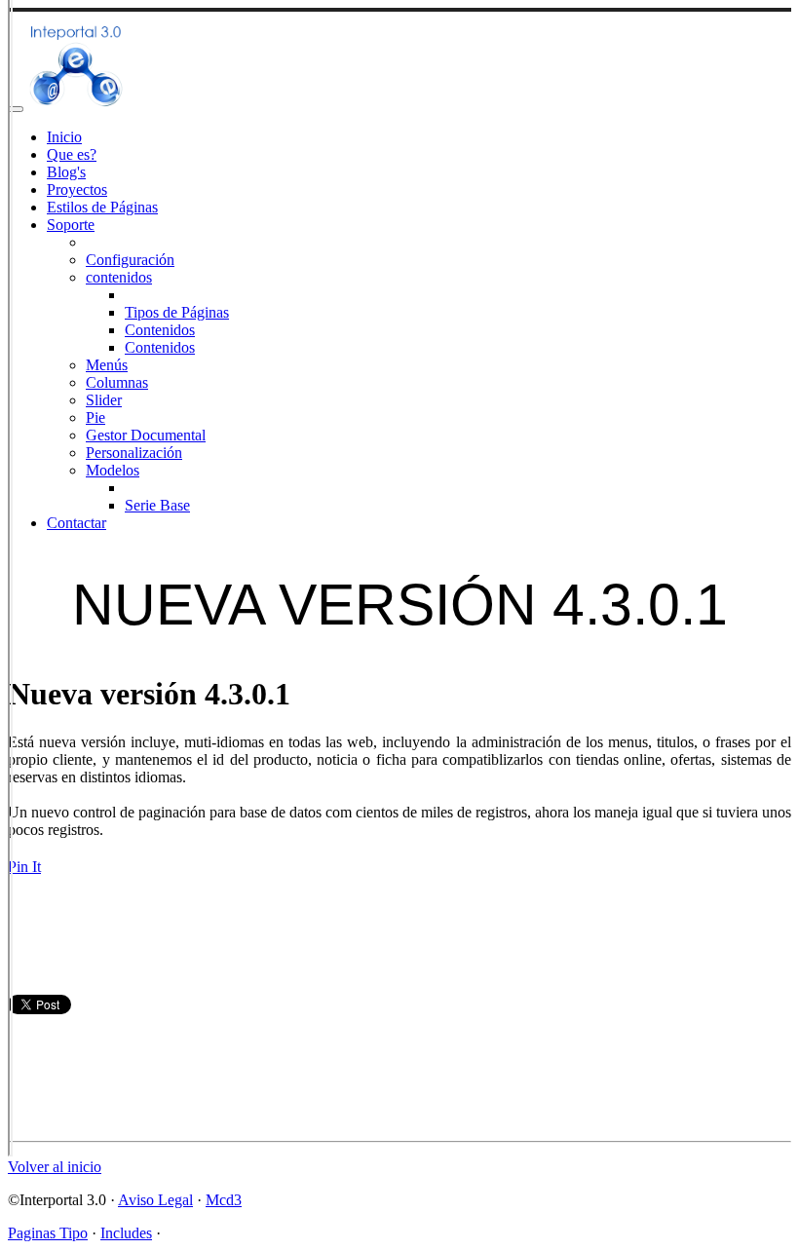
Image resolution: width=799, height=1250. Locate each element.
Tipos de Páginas (177, 312)
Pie (95, 417)
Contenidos (160, 330)
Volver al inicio (54, 1166)
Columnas (117, 382)
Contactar (76, 522)
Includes (126, 1233)
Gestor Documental (146, 435)
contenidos (119, 277)
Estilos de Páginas (102, 207)
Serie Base (157, 505)
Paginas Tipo (48, 1233)
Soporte (71, 224)
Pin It (24, 866)
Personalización (134, 452)
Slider (104, 400)
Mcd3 (224, 1200)
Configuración (130, 259)
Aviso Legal (155, 1200)
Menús (107, 365)
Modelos (112, 470)
